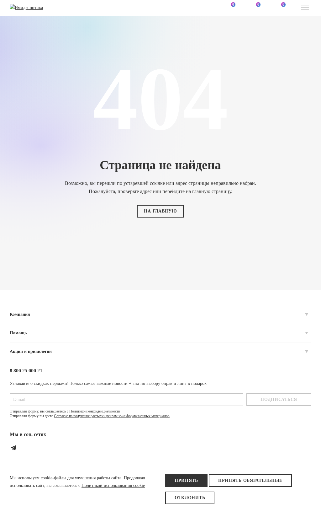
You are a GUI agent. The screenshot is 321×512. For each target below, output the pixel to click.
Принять (186, 480)
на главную (160, 211)
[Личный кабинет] (204, 8)
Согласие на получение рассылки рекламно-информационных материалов (112, 416)
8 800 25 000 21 (26, 370)
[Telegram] (13, 447)
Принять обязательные (250, 480)
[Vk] (27, 447)
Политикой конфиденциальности (94, 411)
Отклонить (190, 497)
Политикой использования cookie (113, 485)
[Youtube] (41, 447)
